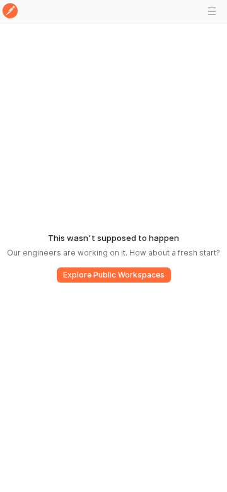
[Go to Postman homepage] (10, 11)
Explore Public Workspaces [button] (114, 274)
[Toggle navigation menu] (211, 11)
